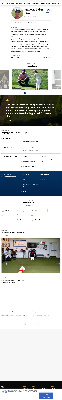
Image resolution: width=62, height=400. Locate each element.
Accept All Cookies (46, 397)
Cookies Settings (46, 391)
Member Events (35, 3)
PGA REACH (53, 388)
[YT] (49, 57)
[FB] (46, 57)
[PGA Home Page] (2, 3)
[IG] (44, 57)
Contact (33, 388)
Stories (54, 3)
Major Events (27, 3)
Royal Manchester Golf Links (9, 282)
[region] (31, 394)
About (59, 3)
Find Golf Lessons (10, 3)
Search (59, 0)
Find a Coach (19, 3)
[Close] (60, 394)
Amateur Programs (45, 3)
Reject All (46, 394)
